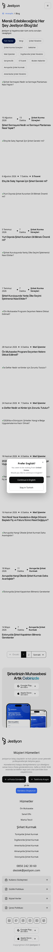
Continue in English (26, 480)
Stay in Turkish (26, 487)
